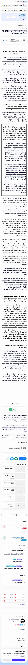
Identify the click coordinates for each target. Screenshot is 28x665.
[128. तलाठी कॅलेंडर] (20, 498)
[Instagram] (19, 625)
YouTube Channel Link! (10, 16)
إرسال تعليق (14, 515)
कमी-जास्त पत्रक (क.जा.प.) (17, 550)
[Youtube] (24, 625)
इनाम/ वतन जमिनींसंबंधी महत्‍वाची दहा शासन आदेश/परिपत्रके (13, 569)
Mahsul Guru (18, 5)
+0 (10, 409)
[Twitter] (17, 625)
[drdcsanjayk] (12, 39)
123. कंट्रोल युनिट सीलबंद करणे (9, 475)
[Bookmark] (7, 5)
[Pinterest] (15, 625)
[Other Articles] (14, 10)
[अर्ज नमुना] (19, 559)
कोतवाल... (21, 575)
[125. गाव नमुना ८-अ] (20, 505)
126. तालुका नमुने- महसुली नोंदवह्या (9, 490)
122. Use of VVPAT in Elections (9, 482)
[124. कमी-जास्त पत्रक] (20, 469)
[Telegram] (22, 625)
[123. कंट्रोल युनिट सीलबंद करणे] (20, 476)
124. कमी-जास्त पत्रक (9, 468)
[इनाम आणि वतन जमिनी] (10, 566)
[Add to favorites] (6, 40)
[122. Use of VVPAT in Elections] (20, 484)
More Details (7, 660)
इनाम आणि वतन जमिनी (19, 582)
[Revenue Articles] (22, 10)
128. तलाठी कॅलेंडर (10, 497)
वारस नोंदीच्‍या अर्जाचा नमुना (18, 561)
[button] (5, 5)
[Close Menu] (3, 17)
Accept (18, 660)
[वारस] (14, 559)
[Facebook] (21, 625)
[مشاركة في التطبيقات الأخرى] (7, 458)
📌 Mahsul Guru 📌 (22, 18)
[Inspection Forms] (5, 10)
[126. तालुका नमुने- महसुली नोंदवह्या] (20, 491)
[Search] (9, 5)
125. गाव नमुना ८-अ (10, 504)
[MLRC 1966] (18, 566)
